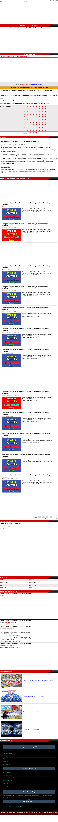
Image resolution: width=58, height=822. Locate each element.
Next (55, 518)
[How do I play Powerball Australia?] (11, 729)
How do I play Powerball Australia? (31, 729)
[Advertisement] (29, 13)
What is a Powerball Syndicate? (30, 711)
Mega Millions (16, 56)
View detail (2, 528)
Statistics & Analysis (29, 27)
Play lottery (33, 582)
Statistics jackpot (7, 764)
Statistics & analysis (7, 750)
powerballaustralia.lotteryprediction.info (10, 145)
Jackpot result (4, 27)
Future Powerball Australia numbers (10, 587)
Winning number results (8, 756)
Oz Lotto (3, 56)
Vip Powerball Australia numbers (41, 103)
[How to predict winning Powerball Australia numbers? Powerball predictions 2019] (11, 680)
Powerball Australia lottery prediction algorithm (34, 696)
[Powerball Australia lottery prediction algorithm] (11, 696)
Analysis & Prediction (49, 27)
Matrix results (5, 585)
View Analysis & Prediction (14, 597)
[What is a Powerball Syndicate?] (11, 711)
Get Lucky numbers (13, 27)
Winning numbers (39, 27)
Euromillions (9, 56)
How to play (33, 585)
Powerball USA (23, 56)
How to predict (34, 587)
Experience (21, 27)
